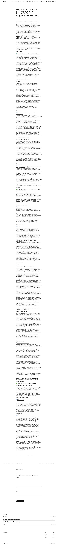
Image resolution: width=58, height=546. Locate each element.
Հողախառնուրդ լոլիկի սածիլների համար (46, 463)
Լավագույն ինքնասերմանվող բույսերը (11, 519)
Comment (17, 477)
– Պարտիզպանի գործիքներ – (49, 1)
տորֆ (33, 455)
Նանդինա (5, 524)
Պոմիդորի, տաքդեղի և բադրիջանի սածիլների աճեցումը (14, 463)
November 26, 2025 (53, 516)
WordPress (54, 543)
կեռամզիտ (18, 455)
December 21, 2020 (53, 524)
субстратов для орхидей (21, 362)
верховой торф (27, 282)
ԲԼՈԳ (27, 1)
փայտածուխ (37, 455)
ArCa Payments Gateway (15, 1)
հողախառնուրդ (25, 455)
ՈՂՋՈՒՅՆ (24, 1)
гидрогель (31, 419)
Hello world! (5, 516)
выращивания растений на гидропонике (26, 106)
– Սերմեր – (41, 1)
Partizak (4, 1)
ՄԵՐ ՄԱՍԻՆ (36, 1)
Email (17, 491)
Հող (20, 1)
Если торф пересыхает (35, 298)
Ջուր (30, 1)
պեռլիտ (30, 455)
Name (17, 487)
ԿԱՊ (32, 1)
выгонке (18, 447)
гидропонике (35, 446)
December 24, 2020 (53, 519)
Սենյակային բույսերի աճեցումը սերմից (11, 521)
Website (17, 495)
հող (21, 455)
